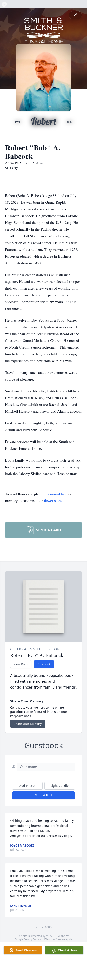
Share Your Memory (28, 724)
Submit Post (43, 795)
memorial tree (56, 493)
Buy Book (44, 664)
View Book (21, 664)
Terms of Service (55, 939)
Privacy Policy (31, 939)
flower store (53, 500)
